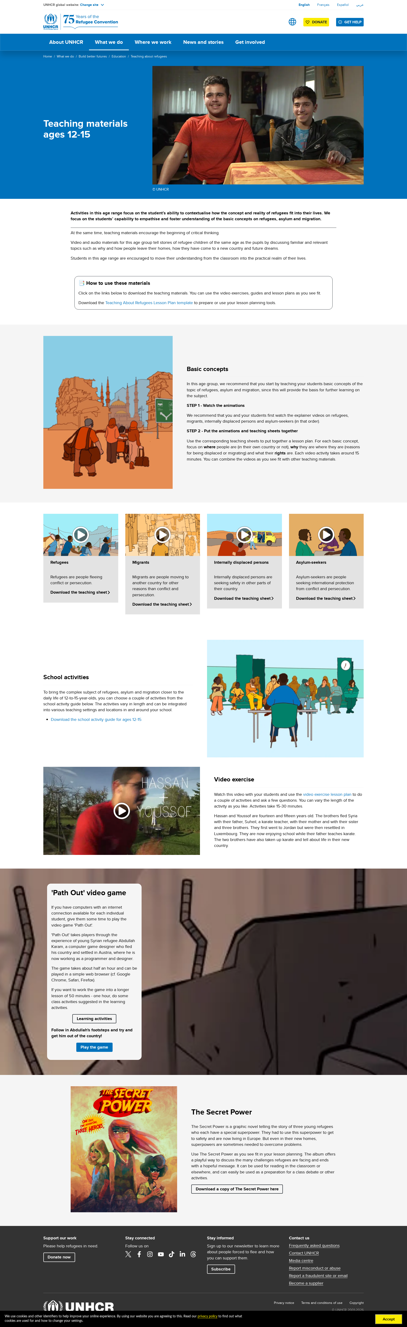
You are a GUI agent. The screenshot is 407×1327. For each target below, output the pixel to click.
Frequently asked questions (314, 1245)
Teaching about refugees (149, 56)
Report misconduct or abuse (315, 1268)
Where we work (153, 42)
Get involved (250, 42)
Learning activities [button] (94, 1019)
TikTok (172, 1254)
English (304, 4)
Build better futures (93, 56)
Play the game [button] (96, 1047)
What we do (109, 42)
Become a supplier (306, 1283)
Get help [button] (353, 22)
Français (323, 4)
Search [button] (277, 22)
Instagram (150, 1254)
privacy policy (207, 1316)
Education (119, 56)
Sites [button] (292, 22)
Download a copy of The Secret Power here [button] (237, 1189)
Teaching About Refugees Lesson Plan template (149, 303)
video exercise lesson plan (327, 794)
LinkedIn (182, 1254)
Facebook (139, 1254)
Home (47, 56)
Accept (389, 1319)
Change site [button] (89, 4)
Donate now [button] (59, 1257)
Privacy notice (284, 1302)
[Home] (76, 22)
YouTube (161, 1254)
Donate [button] (319, 22)
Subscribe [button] (221, 1269)
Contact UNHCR (304, 1253)
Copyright (357, 1302)
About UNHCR (66, 42)
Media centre (301, 1260)
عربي (360, 4)
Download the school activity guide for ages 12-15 (96, 719)
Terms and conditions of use (321, 1302)
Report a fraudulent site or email (318, 1275)
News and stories (203, 42)
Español (343, 4)
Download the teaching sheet (78, 592)
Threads (193, 1254)
